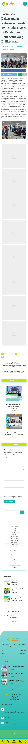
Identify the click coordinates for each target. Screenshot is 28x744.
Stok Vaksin (14, 561)
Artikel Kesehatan (14, 526)
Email (6, 479)
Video (14, 567)
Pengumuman (14, 554)
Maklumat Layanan (14, 552)
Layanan (14, 548)
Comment (6, 457)
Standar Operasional (14, 559)
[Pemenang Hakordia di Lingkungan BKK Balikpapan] (4, 675)
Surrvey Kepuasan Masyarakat (14, 565)
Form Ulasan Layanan (14, 699)
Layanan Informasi (14, 550)
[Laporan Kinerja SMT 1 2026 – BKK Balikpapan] (7, 591)
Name (6, 472)
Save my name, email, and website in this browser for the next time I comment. (13, 497)
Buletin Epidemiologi (14, 532)
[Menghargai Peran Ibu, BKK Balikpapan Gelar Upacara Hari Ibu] (4, 682)
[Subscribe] (22, 621)
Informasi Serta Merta (14, 540)
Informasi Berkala (14, 536)
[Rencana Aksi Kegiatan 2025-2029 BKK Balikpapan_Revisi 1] (7, 599)
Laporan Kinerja (14, 546)
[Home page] (3, 46)
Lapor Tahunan (14, 544)
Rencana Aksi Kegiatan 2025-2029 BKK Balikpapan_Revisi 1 (17, 598)
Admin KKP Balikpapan (9, 354)
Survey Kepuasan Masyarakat (14, 694)
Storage (14, 563)
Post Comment (9, 501)
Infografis (14, 534)
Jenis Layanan (14, 542)
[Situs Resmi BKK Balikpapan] (8, 4)
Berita (6, 356)
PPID (14, 557)
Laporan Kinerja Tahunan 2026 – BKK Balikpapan (16, 582)
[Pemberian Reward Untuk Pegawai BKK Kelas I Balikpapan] (4, 668)
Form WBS (14, 697)
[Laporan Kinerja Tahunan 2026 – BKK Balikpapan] (7, 583)
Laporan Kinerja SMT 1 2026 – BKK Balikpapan (17, 590)
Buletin (14, 530)
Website (6, 485)
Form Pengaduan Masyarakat (14, 696)
